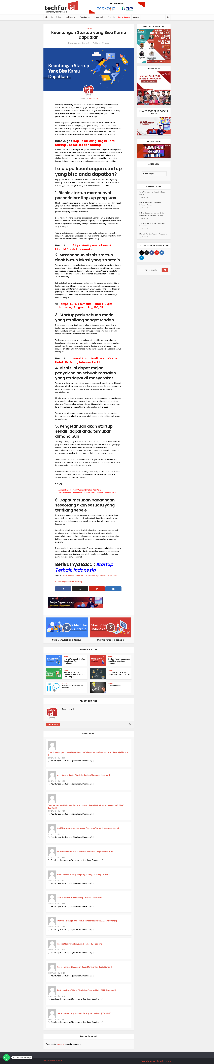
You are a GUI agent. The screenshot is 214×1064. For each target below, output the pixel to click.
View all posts (53, 724)
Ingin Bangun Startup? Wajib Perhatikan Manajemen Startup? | (83, 775)
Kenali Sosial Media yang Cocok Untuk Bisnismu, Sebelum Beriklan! (86, 360)
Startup (88, 28)
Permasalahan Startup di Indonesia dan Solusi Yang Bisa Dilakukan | (85, 851)
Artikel (58, 17)
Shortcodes (160, 1061)
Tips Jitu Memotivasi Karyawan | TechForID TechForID (79, 944)
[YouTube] (156, 252)
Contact (168, 1061)
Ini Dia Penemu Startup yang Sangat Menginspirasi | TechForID (83, 874)
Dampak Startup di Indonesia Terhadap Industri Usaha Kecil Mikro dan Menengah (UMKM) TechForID (86, 806)
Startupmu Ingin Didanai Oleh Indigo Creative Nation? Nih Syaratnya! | (86, 990)
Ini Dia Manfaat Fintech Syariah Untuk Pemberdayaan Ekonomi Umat (87, 493)
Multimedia (70, 17)
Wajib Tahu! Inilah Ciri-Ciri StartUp (72, 687)
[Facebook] (151, 252)
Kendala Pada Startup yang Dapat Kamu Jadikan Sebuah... (119, 661)
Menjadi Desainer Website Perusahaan (153, 234)
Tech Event (84, 17)
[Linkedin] (161, 252)
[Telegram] (141, 257)
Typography (145, 1061)
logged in (60, 1044)
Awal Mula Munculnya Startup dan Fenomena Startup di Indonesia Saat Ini (88, 828)
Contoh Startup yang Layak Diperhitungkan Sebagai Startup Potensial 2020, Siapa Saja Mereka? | (88, 753)
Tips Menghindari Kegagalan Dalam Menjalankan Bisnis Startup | (84, 967)
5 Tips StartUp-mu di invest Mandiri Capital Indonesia (83, 247)
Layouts (152, 1061)
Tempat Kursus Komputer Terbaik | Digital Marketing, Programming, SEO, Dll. (86, 305)
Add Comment (83, 43)
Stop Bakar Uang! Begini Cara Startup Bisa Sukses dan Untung (85, 143)
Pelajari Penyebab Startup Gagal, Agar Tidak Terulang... (74, 661)
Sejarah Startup (114, 686)
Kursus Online (99, 17)
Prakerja (111, 17)
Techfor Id (96, 43)
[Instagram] (141, 252)
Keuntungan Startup (65, 581)
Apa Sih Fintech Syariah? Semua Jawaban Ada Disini (80, 490)
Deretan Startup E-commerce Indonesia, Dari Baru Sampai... (74, 674)
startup (79, 581)
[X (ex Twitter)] (146, 252)
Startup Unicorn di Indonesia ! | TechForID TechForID (79, 897)
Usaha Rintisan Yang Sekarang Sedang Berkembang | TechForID (84, 1013)
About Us (49, 17)
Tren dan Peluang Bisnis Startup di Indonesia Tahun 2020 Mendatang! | (87, 921)
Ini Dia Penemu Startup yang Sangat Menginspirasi (119, 673)
